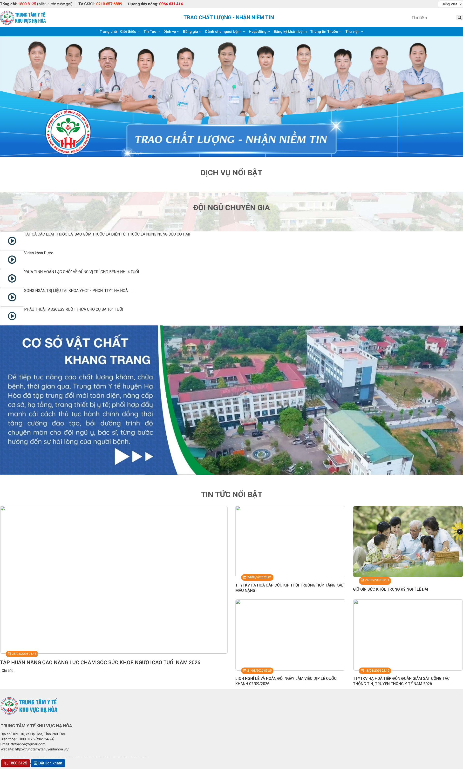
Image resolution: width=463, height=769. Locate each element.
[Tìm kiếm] (459, 17)
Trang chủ (108, 31)
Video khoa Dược (38, 253)
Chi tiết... (8, 670)
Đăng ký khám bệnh (290, 31)
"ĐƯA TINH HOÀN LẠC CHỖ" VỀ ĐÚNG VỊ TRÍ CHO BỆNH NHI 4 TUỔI (81, 272)
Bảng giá (190, 31)
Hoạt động (257, 31)
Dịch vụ (169, 31)
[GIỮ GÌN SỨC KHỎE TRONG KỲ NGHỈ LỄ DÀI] (408, 541)
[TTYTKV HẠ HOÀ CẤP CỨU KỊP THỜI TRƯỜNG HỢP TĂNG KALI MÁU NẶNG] (290, 541)
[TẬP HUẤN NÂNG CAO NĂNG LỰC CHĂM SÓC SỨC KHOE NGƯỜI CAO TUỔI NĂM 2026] (114, 580)
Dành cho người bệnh (223, 31)
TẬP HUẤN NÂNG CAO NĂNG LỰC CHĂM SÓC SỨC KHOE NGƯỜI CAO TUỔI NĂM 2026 (100, 662)
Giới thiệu (128, 31)
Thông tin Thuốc (324, 31)
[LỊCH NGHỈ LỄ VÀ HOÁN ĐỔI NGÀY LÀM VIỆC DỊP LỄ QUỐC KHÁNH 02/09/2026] (290, 634)
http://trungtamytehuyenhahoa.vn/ (42, 749)
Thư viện (352, 31)
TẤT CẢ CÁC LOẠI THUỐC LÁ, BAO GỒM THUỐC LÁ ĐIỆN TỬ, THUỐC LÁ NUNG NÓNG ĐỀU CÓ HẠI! (107, 234)
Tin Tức (149, 31)
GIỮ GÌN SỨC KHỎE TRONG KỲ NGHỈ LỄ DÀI (390, 589)
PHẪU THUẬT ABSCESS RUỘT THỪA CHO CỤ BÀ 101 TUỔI (73, 309)
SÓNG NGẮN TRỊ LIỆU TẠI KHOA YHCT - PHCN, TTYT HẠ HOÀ (76, 290)
